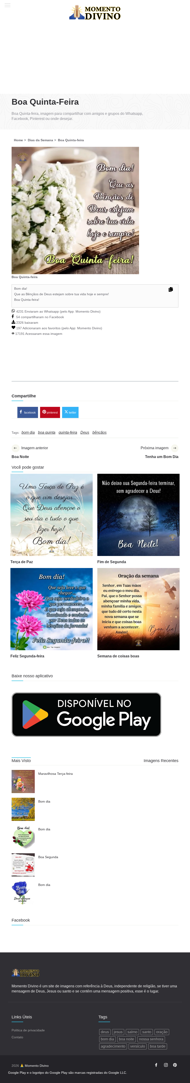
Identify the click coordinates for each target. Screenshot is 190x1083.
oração (162, 1032)
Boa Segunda (48, 857)
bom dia (107, 1039)
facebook (29, 412)
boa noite (126, 1039)
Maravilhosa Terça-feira (55, 773)
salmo (132, 1032)
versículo (137, 1046)
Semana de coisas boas (118, 656)
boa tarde (157, 1046)
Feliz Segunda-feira (27, 656)
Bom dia (44, 801)
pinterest (52, 412)
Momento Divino (87, 311)
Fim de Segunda (111, 562)
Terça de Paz (21, 562)
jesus (118, 1032)
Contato (17, 1037)
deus (105, 1032)
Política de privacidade (28, 1030)
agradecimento (113, 1046)
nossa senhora (151, 1039)
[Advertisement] (95, 59)
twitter (72, 412)
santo (146, 1032)
